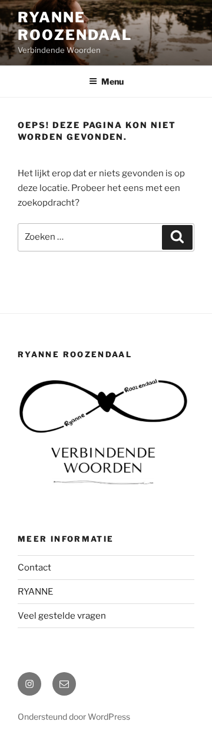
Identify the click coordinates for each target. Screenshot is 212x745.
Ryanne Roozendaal (75, 26)
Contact (34, 567)
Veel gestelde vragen (62, 615)
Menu (112, 81)
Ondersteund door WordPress (74, 716)
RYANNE (35, 591)
